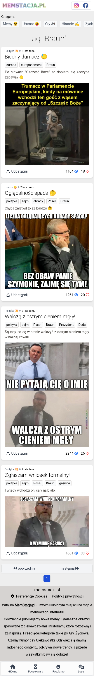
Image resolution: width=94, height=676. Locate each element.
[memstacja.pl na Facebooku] (85, 5)
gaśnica (64, 483)
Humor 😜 (31, 24)
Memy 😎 (10, 24)
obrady (38, 201)
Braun (51, 65)
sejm (25, 201)
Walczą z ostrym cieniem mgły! (40, 316)
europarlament (31, 65)
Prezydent (66, 324)
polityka (11, 201)
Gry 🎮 (50, 24)
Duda (82, 324)
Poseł (52, 201)
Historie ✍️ (70, 24)
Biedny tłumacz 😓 (26, 57)
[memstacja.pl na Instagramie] (76, 5)
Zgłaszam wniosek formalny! (37, 475)
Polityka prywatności (68, 596)
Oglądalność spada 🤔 (30, 193)
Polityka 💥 (11, 51)
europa (11, 65)
